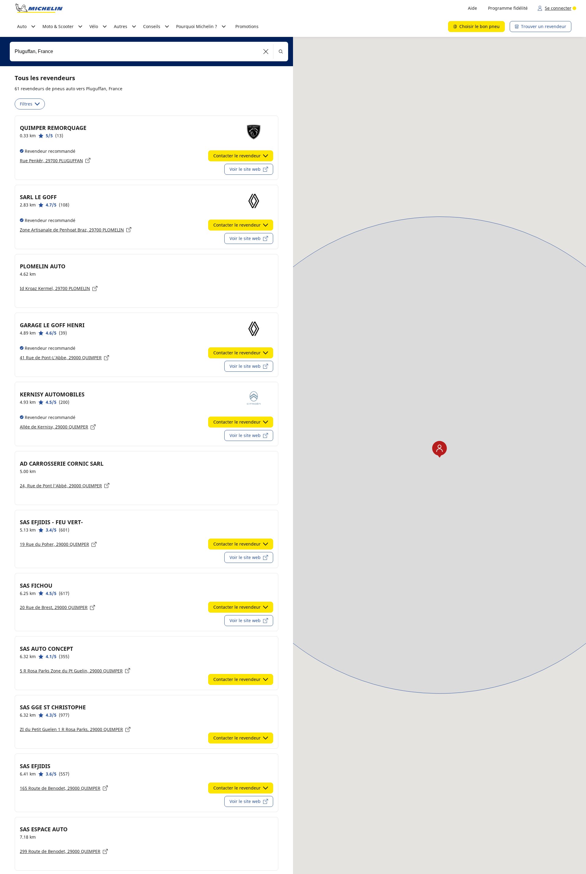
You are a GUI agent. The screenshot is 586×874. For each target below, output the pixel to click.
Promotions (247, 26)
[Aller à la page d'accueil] (39, 8)
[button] (266, 51)
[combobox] (149, 51)
